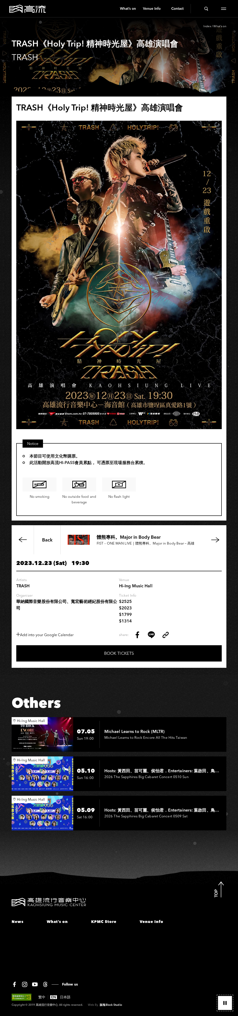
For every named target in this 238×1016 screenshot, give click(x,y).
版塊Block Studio (111, 1004)
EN (53, 997)
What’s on (128, 8)
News (17, 921)
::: (114, 8)
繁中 (41, 997)
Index (207, 26)
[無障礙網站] (21, 997)
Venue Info (152, 8)
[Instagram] (24, 984)
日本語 (65, 997)
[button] (225, 1003)
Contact (177, 8)
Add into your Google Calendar (47, 634)
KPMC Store (103, 921)
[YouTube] (35, 984)
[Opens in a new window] (137, 634)
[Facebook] (14, 984)
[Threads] (45, 984)
